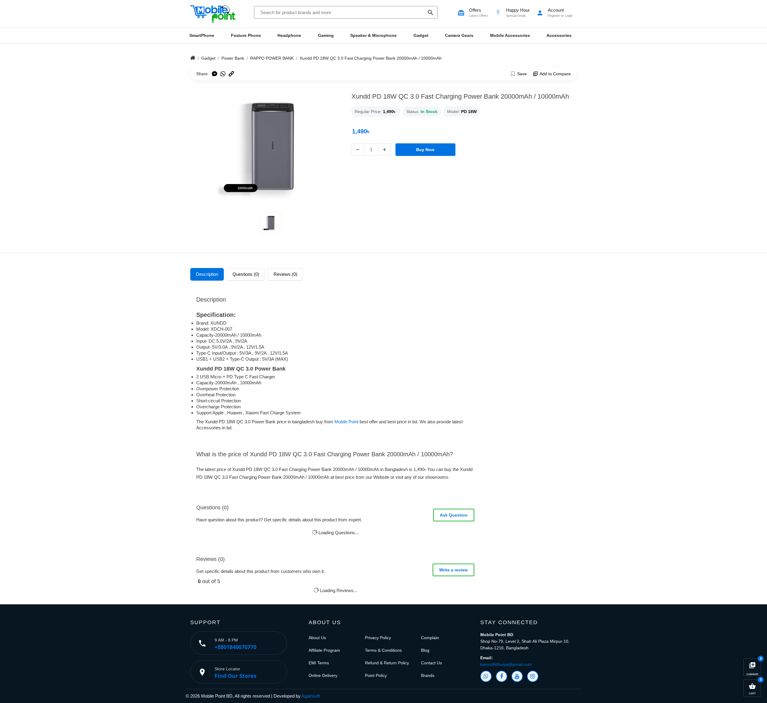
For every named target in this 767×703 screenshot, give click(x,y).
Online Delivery (323, 675)
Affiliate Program (324, 650)
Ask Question (454, 515)
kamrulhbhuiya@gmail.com (506, 664)
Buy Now (425, 149)
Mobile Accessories (510, 35)
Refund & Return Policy (387, 662)
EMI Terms (319, 662)
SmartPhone (201, 35)
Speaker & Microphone (373, 35)
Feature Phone (246, 35)
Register (554, 15)
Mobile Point (346, 421)
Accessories (559, 35)
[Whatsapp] (486, 676)
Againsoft (310, 696)
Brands (427, 675)
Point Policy (376, 675)
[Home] (192, 58)
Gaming (326, 35)
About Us (317, 637)
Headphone (289, 35)
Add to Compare (555, 73)
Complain (430, 637)
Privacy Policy (378, 637)
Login (569, 15)
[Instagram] (532, 676)
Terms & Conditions (383, 650)
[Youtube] (517, 676)
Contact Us (431, 662)
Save (522, 73)
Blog (425, 650)
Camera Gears (459, 35)
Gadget (420, 35)
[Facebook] (501, 676)
